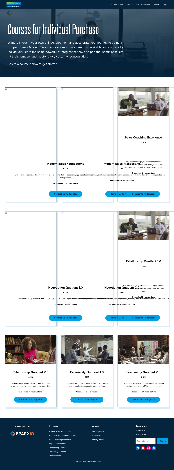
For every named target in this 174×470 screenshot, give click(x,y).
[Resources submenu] (151, 4)
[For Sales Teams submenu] (123, 4)
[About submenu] (160, 4)
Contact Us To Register (143, 194)
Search (163, 441)
